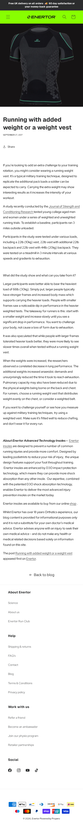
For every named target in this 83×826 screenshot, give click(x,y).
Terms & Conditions (20, 683)
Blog (11, 674)
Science (13, 603)
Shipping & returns (19, 646)
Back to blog (44, 574)
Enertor (31, 559)
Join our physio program (23, 736)
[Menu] (8, 17)
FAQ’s (12, 656)
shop (73, 504)
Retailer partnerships (21, 745)
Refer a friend (16, 717)
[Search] (64, 17)
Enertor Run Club (19, 621)
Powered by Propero (50, 818)
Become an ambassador (23, 727)
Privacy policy (16, 692)
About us (13, 612)
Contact (13, 665)
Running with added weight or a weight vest (43, 553)
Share (11, 146)
